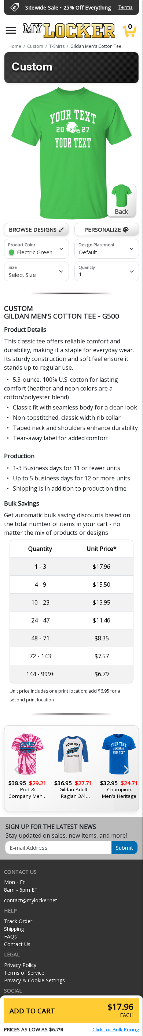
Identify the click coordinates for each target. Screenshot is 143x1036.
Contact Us (17, 944)
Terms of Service (24, 972)
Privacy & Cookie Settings (34, 980)
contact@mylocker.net (30, 900)
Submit (124, 847)
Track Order (18, 921)
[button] (11, 30)
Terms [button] (125, 7)
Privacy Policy (20, 964)
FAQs (10, 936)
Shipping (14, 928)
